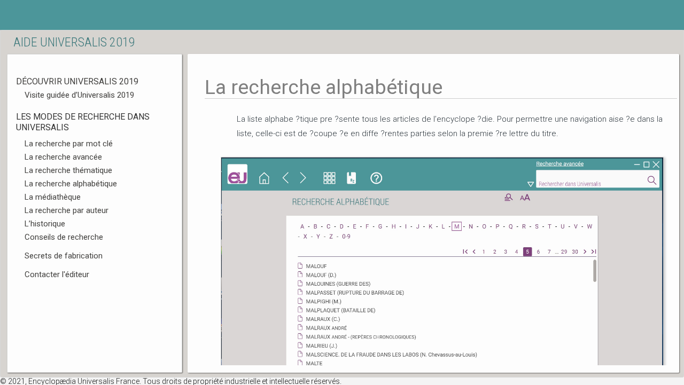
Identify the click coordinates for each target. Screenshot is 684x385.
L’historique (45, 224)
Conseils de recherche (64, 237)
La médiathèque (53, 197)
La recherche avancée (63, 157)
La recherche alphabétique (71, 183)
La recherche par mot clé (69, 143)
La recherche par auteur (66, 210)
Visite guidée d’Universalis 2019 (79, 95)
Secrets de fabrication (64, 256)
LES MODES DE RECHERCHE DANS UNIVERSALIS (83, 122)
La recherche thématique (68, 170)
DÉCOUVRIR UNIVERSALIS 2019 (77, 81)
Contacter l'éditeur (57, 274)
